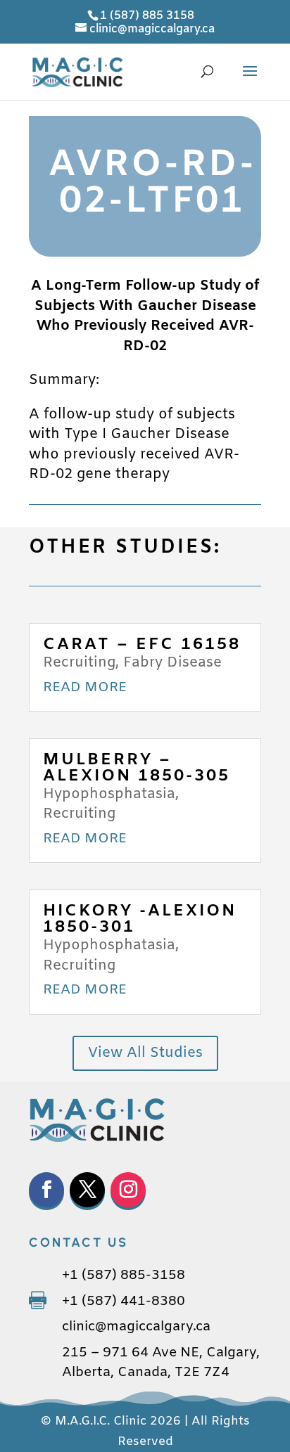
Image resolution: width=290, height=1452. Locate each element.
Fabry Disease (172, 662)
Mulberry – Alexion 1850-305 (136, 768)
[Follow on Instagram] (128, 1189)
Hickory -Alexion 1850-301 (140, 919)
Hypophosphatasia (109, 794)
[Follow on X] (87, 1189)
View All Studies (145, 1052)
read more (85, 688)
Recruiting (79, 662)
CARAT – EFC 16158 (142, 644)
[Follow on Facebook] (46, 1189)
